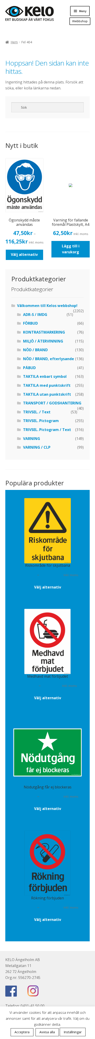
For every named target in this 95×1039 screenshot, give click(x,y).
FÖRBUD (30, 323)
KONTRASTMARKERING (44, 332)
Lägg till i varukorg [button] (71, 248)
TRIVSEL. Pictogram (41, 420)
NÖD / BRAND (35, 349)
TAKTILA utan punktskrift (47, 394)
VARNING (31, 438)
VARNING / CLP (36, 447)
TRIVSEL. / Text (36, 411)
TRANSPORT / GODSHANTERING (52, 403)
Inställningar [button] (73, 1032)
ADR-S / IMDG (35, 314)
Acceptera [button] (22, 1032)
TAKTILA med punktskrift (47, 385)
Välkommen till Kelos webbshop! (47, 305)
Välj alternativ (24, 254)
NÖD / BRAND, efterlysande (48, 358)
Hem (14, 42)
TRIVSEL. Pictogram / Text (47, 429)
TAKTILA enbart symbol (45, 376)
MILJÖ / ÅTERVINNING (43, 341)
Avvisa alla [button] (47, 1032)
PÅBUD (29, 367)
